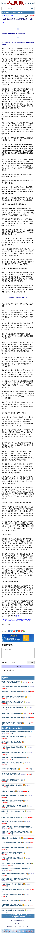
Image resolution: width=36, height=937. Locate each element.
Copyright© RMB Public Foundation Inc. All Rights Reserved (18, 916)
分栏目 (8, 12)
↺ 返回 (4, 3)
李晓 (3, 22)
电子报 (27, 3)
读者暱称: (5, 662)
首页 (3, 12)
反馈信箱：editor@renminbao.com (18, 926)
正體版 (32, 3)
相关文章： (5, 678)
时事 (12, 12)
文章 (20, 12)
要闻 (16, 12)
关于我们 (18, 923)
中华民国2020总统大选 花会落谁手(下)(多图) (16, 620)
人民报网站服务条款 (18, 920)
